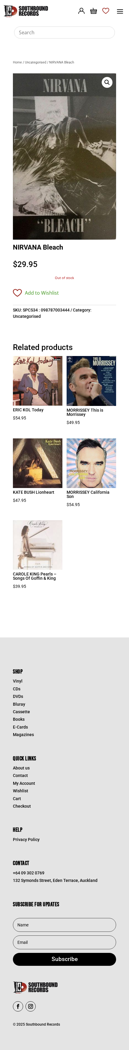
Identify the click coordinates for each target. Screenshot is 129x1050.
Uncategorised (35, 62)
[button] (107, 82)
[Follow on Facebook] (18, 1006)
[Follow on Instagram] (31, 1006)
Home (17, 62)
